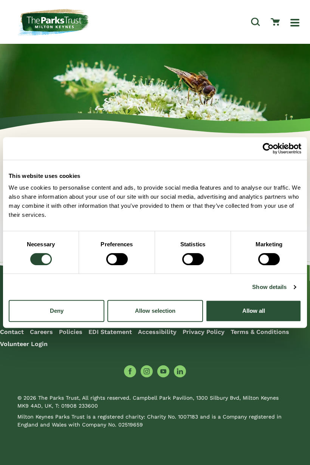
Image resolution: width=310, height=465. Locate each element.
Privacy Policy (204, 331)
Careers (41, 331)
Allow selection (155, 310)
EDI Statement (110, 331)
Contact (12, 331)
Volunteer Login (24, 344)
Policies (70, 331)
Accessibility (157, 331)
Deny (57, 310)
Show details (269, 287)
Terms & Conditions (260, 331)
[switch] (117, 259)
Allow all (253, 310)
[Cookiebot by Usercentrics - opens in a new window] (268, 148)
